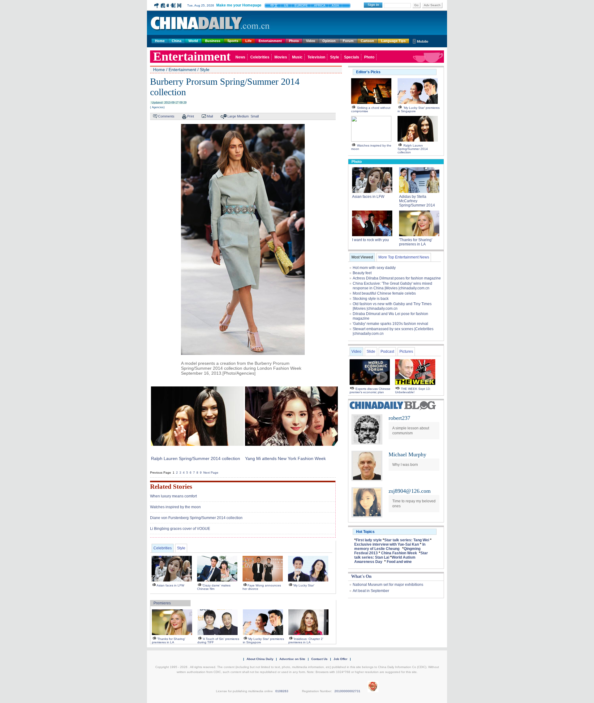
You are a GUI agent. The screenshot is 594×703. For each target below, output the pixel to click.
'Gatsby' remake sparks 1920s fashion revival (390, 324)
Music (297, 57)
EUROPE (301, 5)
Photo (294, 41)
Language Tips (393, 41)
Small (255, 116)
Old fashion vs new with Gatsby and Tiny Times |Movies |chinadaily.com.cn (392, 306)
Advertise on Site (292, 659)
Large (231, 116)
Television (316, 57)
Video (310, 41)
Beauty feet (362, 273)
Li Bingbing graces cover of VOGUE (180, 528)
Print (190, 116)
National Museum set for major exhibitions (388, 584)
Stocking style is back (371, 298)
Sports (232, 41)
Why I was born (405, 464)
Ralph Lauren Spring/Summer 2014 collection (195, 458)
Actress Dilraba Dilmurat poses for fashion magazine (397, 278)
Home (160, 41)
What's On (361, 576)
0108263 (281, 691)
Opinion (329, 41)
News (240, 57)
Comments (166, 116)
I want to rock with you (370, 240)
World (193, 41)
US (286, 5)
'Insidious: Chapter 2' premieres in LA (305, 640)
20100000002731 (347, 691)
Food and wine (399, 562)
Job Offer (340, 659)
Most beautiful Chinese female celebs (384, 293)
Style (334, 57)
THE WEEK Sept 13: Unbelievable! (413, 390)
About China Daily (260, 659)
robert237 (399, 418)
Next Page (210, 472)
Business (212, 41)
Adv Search (432, 5)
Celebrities (259, 57)
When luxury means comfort (173, 496)
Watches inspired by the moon (175, 507)
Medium (243, 116)
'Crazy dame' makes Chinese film (213, 587)
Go (416, 5)
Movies (280, 57)
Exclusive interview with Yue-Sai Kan (386, 544)
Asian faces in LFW (170, 585)
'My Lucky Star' (303, 585)
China (176, 41)
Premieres (162, 603)
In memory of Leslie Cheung (389, 546)
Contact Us (319, 659)
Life (248, 41)
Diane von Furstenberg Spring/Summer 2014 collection (196, 518)
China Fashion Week (399, 553)
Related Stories (171, 486)
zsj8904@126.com (410, 491)
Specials (351, 57)
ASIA (335, 5)
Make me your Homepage (238, 5)
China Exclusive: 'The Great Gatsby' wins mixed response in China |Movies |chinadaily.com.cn (392, 285)
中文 (274, 5)
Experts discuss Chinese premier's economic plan (370, 390)
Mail (210, 116)
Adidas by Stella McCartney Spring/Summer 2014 (417, 200)
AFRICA (319, 5)
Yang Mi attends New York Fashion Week (285, 458)
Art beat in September (371, 591)
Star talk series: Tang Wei (406, 540)
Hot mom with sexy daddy (374, 268)
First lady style (369, 540)
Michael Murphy (407, 454)
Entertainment (270, 41)
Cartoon (367, 41)
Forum (348, 41)
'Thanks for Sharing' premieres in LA (168, 640)
